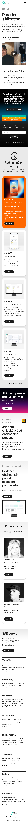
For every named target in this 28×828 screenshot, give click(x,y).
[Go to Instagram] (8, 824)
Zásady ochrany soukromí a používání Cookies (14, 142)
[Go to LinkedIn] (11, 824)
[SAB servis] (5, 2)
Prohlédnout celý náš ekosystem (14, 383)
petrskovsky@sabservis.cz (11, 610)
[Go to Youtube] (17, 824)
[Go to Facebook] (14, 824)
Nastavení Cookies (14, 817)
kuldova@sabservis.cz (10, 566)
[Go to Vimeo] (20, 824)
